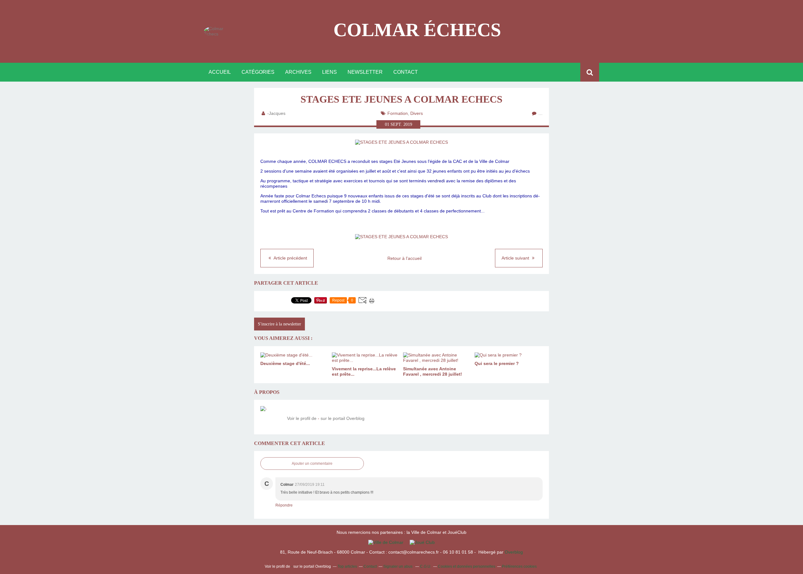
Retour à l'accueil (404, 258)
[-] (271, 417)
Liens (329, 72)
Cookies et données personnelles (466, 566)
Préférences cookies (519, 566)
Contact (405, 72)
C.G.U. (425, 566)
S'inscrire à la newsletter (279, 324)
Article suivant (516, 257)
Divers (416, 113)
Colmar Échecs (417, 29)
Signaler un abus (398, 566)
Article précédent (290, 257)
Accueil (220, 72)
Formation (397, 113)
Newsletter (365, 72)
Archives (298, 72)
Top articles (347, 566)
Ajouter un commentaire (312, 463)
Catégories (258, 72)
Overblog (514, 552)
